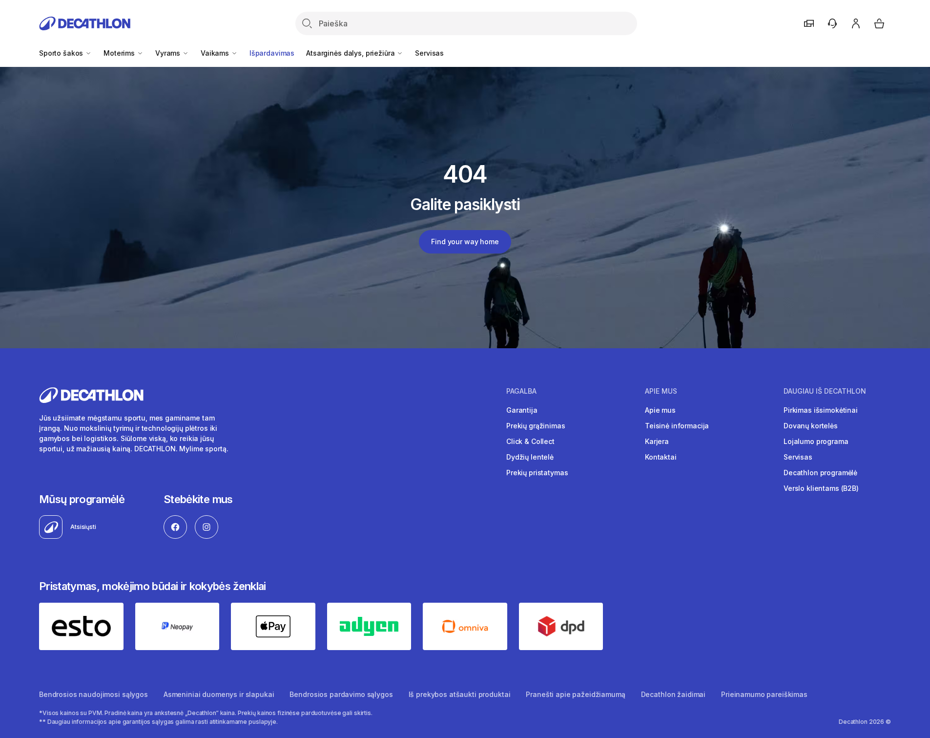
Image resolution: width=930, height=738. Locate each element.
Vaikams (216, 53)
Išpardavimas (271, 53)
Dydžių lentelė (530, 457)
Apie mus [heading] (661, 391)
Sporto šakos (62, 53)
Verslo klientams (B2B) (821, 488)
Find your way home (464, 241)
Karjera (657, 441)
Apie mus (660, 410)
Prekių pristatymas (537, 472)
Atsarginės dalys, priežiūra (351, 53)
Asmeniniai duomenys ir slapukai (219, 694)
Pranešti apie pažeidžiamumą (575, 694)
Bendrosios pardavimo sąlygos (341, 694)
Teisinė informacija (677, 426)
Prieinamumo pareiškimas (764, 694)
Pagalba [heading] (521, 391)
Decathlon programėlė (820, 472)
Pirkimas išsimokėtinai (821, 410)
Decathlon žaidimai (673, 694)
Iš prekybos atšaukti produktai (460, 694)
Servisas (429, 53)
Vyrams (168, 53)
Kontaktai (661, 457)
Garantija (521, 410)
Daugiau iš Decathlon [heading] (825, 391)
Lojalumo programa (816, 441)
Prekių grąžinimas (535, 426)
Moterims (120, 53)
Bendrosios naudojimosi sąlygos (93, 694)
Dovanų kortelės (811, 426)
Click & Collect (530, 441)
